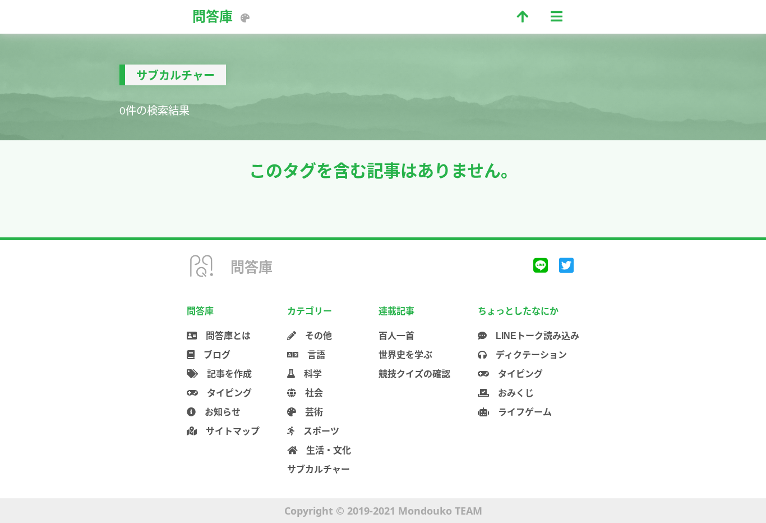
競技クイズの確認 (414, 374)
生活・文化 (324, 450)
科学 (308, 374)
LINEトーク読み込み (533, 336)
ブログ (212, 355)
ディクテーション (527, 355)
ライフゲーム (520, 412)
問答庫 (212, 16)
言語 (311, 355)
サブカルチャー (318, 469)
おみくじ (511, 393)
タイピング (225, 393)
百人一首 (396, 336)
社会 (309, 393)
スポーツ (316, 431)
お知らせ (218, 412)
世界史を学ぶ (405, 355)
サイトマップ (228, 431)
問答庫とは (224, 336)
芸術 (309, 412)
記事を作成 (225, 374)
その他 (314, 336)
